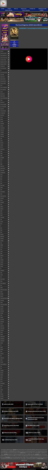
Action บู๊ (16, 8)
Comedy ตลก (32, 8)
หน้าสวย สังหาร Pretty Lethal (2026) (11, 425)
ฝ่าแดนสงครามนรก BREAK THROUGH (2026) (13, 418)
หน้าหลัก (2, 8)
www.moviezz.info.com (31, 469)
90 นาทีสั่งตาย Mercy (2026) (33, 425)
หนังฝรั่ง (9, 8)
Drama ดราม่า (23, 8)
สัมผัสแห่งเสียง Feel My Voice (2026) (35, 404)
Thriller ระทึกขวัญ (8, 10)
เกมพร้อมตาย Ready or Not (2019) (11, 411)
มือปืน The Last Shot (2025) (34, 432)
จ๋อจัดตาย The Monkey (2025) (10, 432)
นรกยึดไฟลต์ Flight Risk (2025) (10, 439)
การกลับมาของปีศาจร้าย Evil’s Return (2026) (37, 411)
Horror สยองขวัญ (26, 10)
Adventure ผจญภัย (42, 8)
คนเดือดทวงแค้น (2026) (8, 404)
